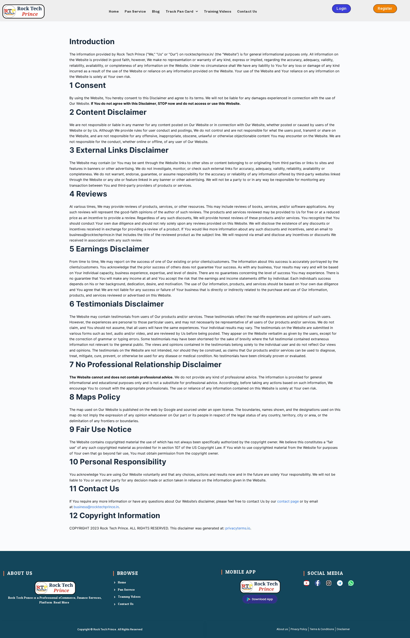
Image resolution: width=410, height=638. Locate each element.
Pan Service (135, 11)
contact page (288, 501)
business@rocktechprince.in (96, 507)
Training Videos (217, 11)
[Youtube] (306, 583)
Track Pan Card (179, 11)
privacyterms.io (237, 528)
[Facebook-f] (318, 583)
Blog (156, 11)
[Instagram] (329, 583)
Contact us (247, 11)
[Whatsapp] (351, 583)
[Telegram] (340, 583)
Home (114, 11)
